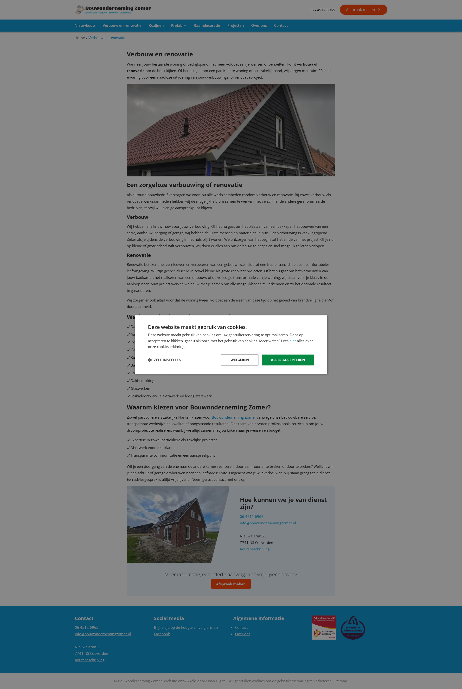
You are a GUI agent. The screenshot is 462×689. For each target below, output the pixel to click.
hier (292, 340)
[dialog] (231, 344)
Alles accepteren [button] (288, 359)
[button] (164, 360)
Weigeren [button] (240, 359)
